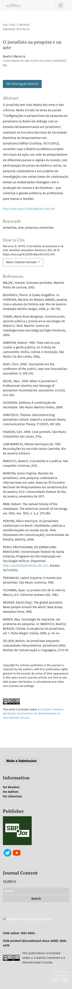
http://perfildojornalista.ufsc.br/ (25, 565)
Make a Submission (21, 761)
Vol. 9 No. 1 (10, 25)
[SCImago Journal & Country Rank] (27, 918)
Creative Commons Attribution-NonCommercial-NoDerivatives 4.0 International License (33, 713)
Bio (5, 65)
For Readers (11, 787)
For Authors (11, 792)
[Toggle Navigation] (60, 5)
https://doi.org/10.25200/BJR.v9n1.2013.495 (29, 209)
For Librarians (12, 796)
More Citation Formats (22, 262)
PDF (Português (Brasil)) (22, 84)
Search (36, 898)
